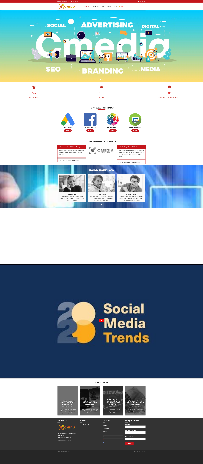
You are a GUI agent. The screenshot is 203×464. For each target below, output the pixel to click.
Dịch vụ (102, 6)
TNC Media (86, 425)
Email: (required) (129, 436)
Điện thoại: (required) (130, 430)
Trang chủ (86, 6)
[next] (197, 46)
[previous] (6, 46)
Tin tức (109, 6)
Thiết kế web (137, 451)
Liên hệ (115, 6)
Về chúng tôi (95, 6)
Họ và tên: (127, 424)
